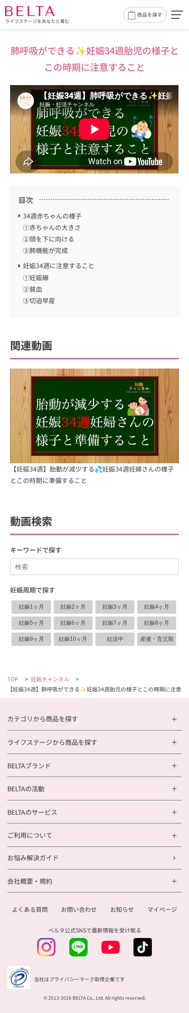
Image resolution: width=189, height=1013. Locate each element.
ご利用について (29, 835)
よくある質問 (30, 909)
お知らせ (122, 909)
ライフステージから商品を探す (52, 742)
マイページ (162, 909)
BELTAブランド (29, 765)
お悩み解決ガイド (33, 857)
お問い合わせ (79, 909)
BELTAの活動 (25, 788)
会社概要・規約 (29, 881)
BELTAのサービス (32, 812)
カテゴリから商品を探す (42, 718)
